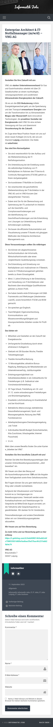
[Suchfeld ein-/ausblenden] (48, 17)
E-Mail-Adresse (12, 675)
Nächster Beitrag (15, 606)
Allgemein (13, 588)
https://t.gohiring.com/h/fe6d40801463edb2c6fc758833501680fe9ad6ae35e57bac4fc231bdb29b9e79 (26, 541)
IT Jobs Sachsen (21, 594)
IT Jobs (35, 592)
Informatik (13, 592)
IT (31, 592)
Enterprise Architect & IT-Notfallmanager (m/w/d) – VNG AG (23, 33)
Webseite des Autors (18, 573)
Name (8, 664)
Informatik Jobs (26, 7)
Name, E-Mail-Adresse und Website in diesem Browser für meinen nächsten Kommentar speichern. (25, 700)
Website (8, 687)
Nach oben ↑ (45, 722)
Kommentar (11, 627)
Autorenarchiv (13, 573)
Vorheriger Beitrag (16, 602)
